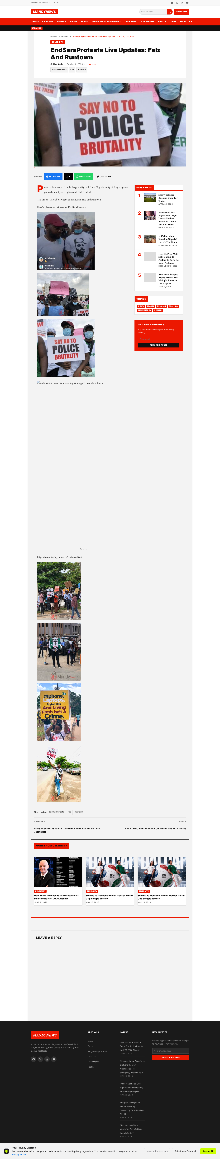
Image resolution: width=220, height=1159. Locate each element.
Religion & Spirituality (97, 1051)
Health (162, 21)
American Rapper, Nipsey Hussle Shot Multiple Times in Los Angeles (168, 279)
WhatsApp (85, 176)
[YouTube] (187, 3)
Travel (85, 21)
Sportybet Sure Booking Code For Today (168, 198)
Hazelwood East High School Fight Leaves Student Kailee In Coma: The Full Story (167, 218)
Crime (173, 21)
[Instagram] (182, 3)
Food (183, 21)
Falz (72, 69)
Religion (161, 306)
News (141, 306)
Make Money (148, 21)
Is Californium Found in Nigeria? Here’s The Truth (167, 239)
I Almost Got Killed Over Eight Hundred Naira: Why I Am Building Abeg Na (132, 1088)
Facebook (54, 176)
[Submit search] (170, 12)
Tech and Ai (130, 21)
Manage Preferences (157, 1151)
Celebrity (47, 21)
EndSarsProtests (59, 69)
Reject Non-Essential (185, 1151)
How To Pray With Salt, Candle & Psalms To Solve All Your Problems (168, 258)
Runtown (82, 69)
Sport (73, 21)
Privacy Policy (19, 1154)
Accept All (208, 1151)
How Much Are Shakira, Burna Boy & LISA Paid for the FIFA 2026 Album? (56, 897)
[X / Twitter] (177, 3)
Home (36, 21)
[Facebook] (172, 3)
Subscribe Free (158, 345)
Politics (62, 21)
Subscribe (181, 11)
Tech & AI (173, 306)
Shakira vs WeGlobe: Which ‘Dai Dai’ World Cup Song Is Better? (131, 1129)
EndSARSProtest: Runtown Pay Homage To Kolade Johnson (67, 830)
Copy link (105, 176)
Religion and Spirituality (106, 21)
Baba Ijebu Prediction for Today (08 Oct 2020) (155, 828)
